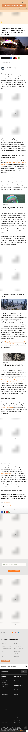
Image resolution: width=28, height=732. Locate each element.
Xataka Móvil (4, 680)
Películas (22, 508)
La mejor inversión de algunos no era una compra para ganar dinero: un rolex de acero (13, 364)
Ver (15, 570)
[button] (10, 68)
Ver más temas (5, 660)
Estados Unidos (17, 651)
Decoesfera (3, 707)
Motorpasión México (18, 722)
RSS (12, 632)
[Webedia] (5, 672)
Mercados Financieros (6, 646)
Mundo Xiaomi (4, 686)
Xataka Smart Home (5, 684)
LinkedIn (18, 632)
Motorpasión (17, 697)
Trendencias (4, 706)
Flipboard (16, 58)
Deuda (2, 656)
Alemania (14, 21)
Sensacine (16, 687)
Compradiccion (4, 709)
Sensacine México (18, 718)
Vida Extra (16, 680)
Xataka (2, 678)
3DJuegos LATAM (18, 717)
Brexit (2, 651)
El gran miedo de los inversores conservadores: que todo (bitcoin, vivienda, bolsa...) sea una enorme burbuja (14, 207)
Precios (9, 21)
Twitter (14, 58)
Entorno (16, 643)
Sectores (8, 508)
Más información (21, 730)
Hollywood (15, 508)
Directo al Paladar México (6, 722)
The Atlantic (7, 502)
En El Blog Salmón (6, 204)
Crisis (23, 21)
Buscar (26, 666)
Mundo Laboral (17, 646)
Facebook (11, 58)
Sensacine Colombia (18, 720)
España (3, 653)
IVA (19, 21)
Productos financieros (19, 648)
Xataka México (4, 717)
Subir (22, 671)
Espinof (16, 689)
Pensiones (16, 656)
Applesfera (3, 682)
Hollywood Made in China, (7, 473)
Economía (3, 643)
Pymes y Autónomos (18, 707)
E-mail (19, 58)
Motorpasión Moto (18, 698)
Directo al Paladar (5, 697)
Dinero (4, 21)
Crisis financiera (17, 653)
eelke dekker (9, 506)
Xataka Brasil (4, 718)
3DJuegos (16, 678)
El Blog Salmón (17, 706)
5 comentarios (6, 57)
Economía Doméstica (6, 648)
